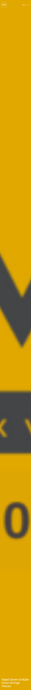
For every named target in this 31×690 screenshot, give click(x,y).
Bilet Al (24, 4)
